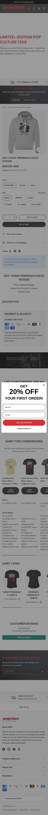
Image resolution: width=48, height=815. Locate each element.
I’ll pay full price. (24, 428)
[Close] (44, 385)
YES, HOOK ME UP (24, 422)
